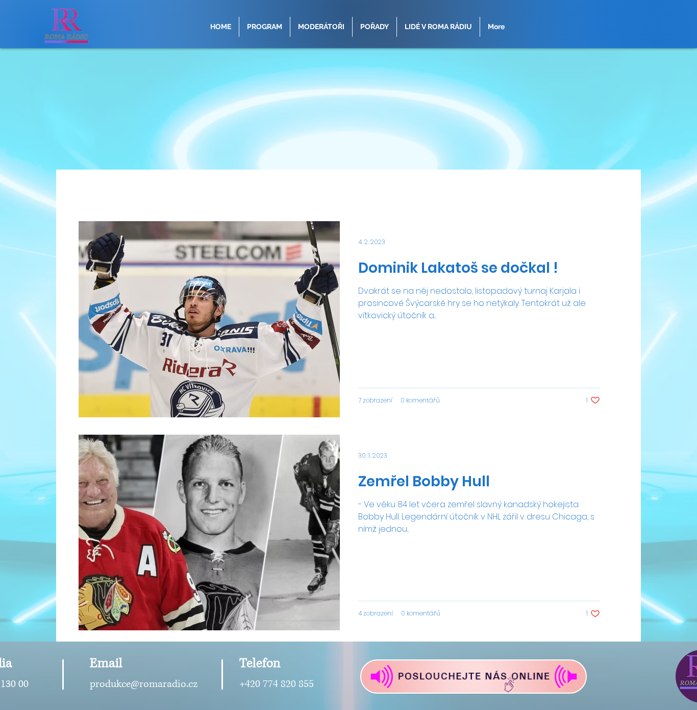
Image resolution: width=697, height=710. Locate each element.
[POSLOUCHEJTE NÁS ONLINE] (473, 676)
